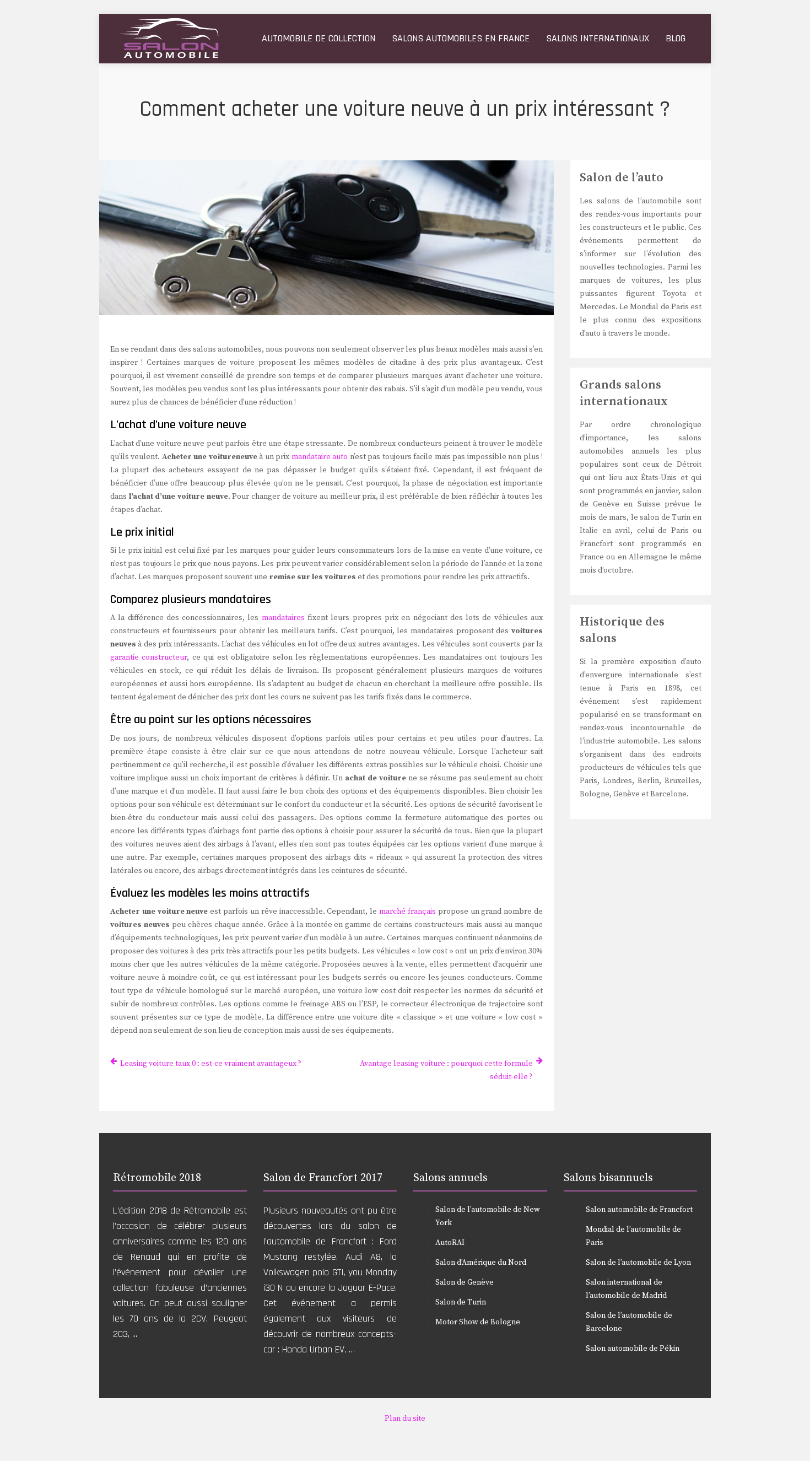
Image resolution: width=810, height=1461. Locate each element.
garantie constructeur (148, 657)
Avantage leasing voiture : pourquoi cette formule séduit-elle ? (446, 1070)
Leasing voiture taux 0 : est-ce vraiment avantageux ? (210, 1064)
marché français (407, 912)
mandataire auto (319, 457)
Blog (675, 38)
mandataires (283, 618)
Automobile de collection (318, 38)
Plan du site (405, 1419)
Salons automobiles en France (461, 38)
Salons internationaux (597, 38)
